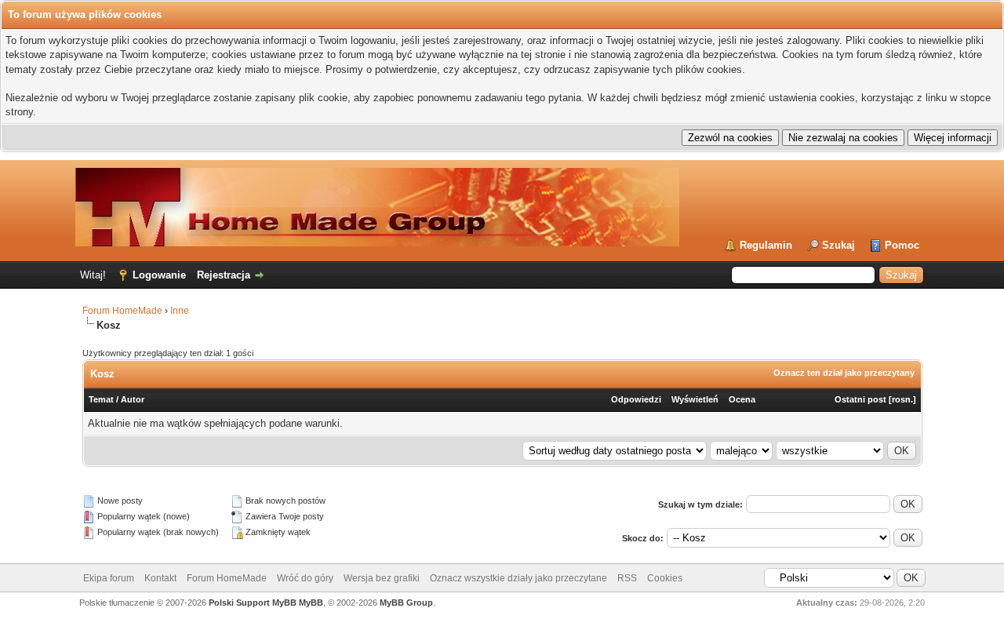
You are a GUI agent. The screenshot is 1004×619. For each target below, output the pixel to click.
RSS (627, 578)
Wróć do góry (305, 578)
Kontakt (160, 578)
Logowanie (159, 275)
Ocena (742, 399)
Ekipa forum (108, 578)
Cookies (664, 578)
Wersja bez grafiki (382, 578)
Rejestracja (223, 275)
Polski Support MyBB (252, 602)
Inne (179, 310)
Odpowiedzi (636, 399)
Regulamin (766, 245)
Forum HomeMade (122, 310)
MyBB (311, 602)
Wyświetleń (694, 399)
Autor (132, 399)
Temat (101, 399)
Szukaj (838, 245)
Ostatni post (860, 399)
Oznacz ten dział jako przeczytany (844, 372)
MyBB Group (406, 602)
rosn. (902, 399)
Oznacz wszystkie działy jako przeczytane (518, 578)
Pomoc (902, 245)
